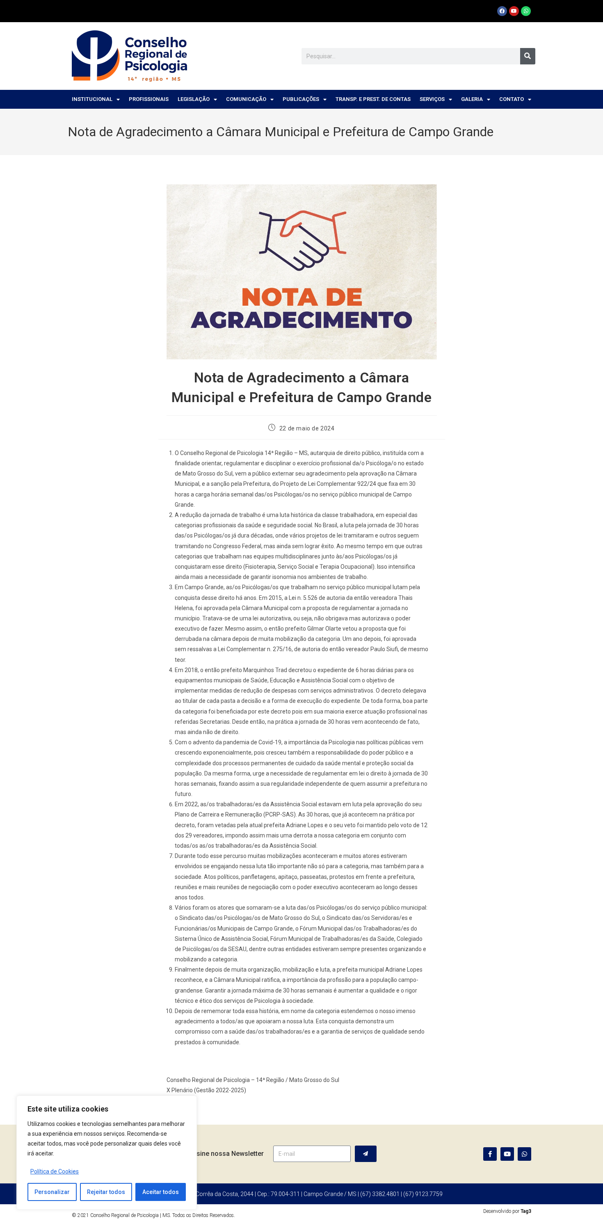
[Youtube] (514, 11)
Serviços (432, 99)
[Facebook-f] (490, 1154)
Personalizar (52, 1192)
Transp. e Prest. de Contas (373, 99)
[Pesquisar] (527, 56)
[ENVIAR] (366, 1154)
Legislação (194, 99)
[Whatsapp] (526, 11)
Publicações (301, 99)
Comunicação (246, 99)
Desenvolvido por (507, 1211)
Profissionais (149, 99)
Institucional (92, 99)
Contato (511, 99)
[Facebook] (502, 11)
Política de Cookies (54, 1171)
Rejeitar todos (106, 1192)
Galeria (472, 99)
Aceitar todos (160, 1192)
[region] (106, 1153)
